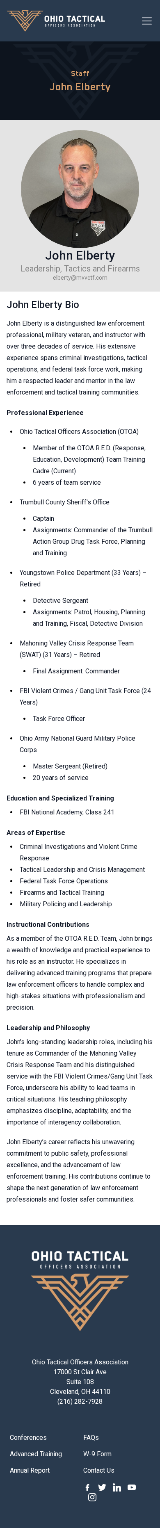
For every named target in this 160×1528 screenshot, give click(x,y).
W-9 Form (97, 1454)
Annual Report (30, 1470)
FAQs (91, 1437)
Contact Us (98, 1470)
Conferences (28, 1437)
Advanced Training (36, 1454)
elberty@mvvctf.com (80, 277)
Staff (80, 73)
